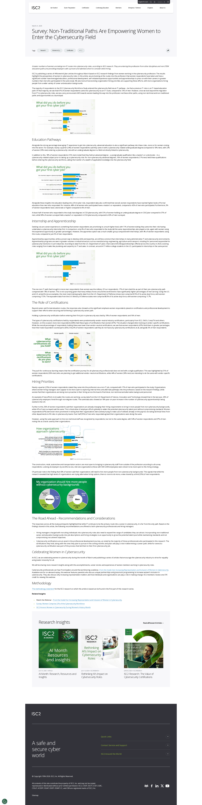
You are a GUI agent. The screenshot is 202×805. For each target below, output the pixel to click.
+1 (80, 50)
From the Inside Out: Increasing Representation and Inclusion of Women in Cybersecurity (87, 600)
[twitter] (162, 785)
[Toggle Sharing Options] (168, 50)
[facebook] (151, 785)
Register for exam (143, 2)
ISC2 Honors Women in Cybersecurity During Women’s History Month (63, 607)
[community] (146, 785)
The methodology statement (43, 589)
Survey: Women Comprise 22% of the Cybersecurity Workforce (60, 604)
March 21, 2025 (37, 26)
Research (43, 50)
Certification (70, 50)
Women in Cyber (56, 50)
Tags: (33, 51)
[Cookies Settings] (4, 801)
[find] (151, 2)
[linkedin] (156, 785)
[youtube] (167, 785)
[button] (168, 2)
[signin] (154, 2)
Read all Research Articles (152, 623)
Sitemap (35, 795)
